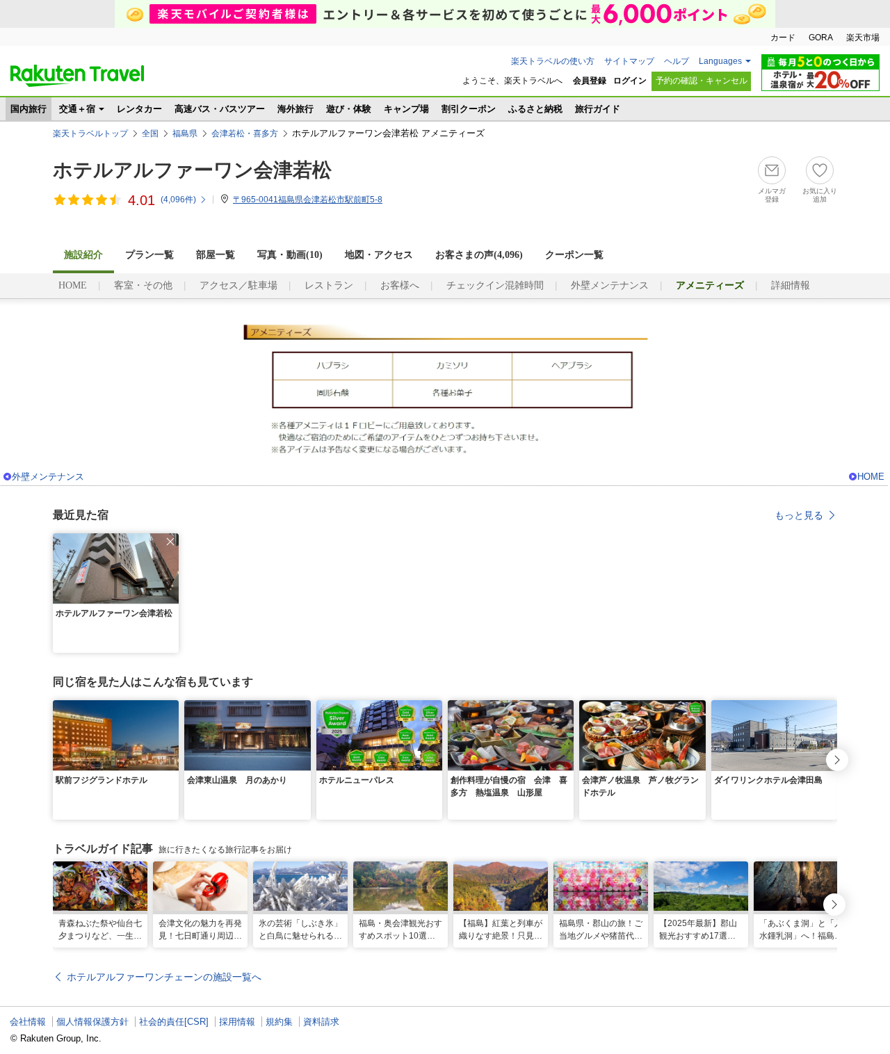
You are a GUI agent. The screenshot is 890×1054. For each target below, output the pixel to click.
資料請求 (321, 1021)
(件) (178, 199)
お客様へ (399, 285)
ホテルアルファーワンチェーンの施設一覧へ (164, 976)
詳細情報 (790, 285)
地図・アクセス (379, 255)
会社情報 (28, 1021)
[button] (170, 541)
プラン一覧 (149, 255)
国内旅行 (28, 109)
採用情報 (237, 1021)
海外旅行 (295, 109)
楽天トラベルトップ (90, 133)
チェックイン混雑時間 (495, 285)
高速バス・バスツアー (220, 109)
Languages (720, 61)
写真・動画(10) (290, 255)
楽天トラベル (77, 76)
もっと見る (799, 515)
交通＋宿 (77, 109)
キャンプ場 (406, 109)
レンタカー (139, 109)
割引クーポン (469, 109)
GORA (821, 37)
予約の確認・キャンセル (701, 81)
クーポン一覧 (574, 255)
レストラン (329, 285)
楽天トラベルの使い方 (552, 61)
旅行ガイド (597, 109)
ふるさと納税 (535, 109)
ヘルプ (676, 61)
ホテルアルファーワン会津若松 (192, 170)
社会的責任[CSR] (174, 1021)
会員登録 (589, 81)
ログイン (630, 81)
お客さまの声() (479, 255)
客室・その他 (143, 285)
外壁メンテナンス (610, 285)
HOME (72, 285)
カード (782, 37)
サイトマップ (629, 61)
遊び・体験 (348, 109)
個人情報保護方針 (92, 1021)
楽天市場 (863, 37)
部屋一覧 (215, 255)
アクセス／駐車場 (238, 285)
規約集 (279, 1021)
